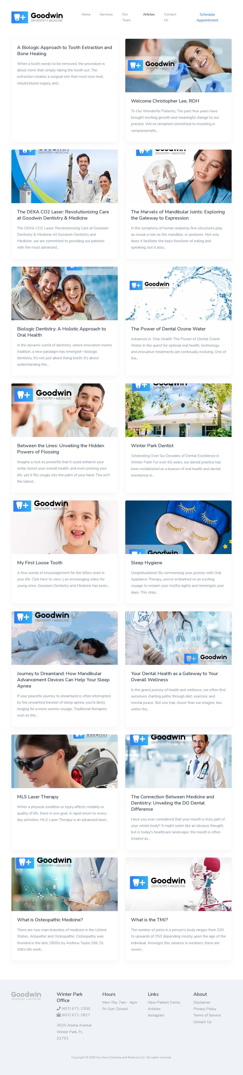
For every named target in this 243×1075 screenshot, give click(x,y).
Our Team (126, 17)
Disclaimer (201, 1002)
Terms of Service (207, 1015)
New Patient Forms (164, 1002)
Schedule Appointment (207, 17)
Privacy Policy (204, 1008)
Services (106, 14)
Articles (151, 14)
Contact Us (170, 17)
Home (86, 14)
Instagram (156, 1015)
